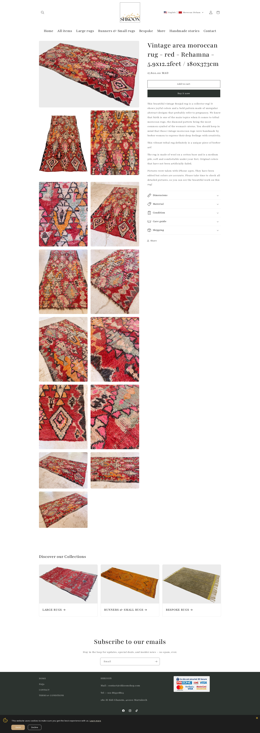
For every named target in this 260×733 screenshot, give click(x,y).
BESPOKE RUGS (177, 610)
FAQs (42, 684)
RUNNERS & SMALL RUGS (123, 610)
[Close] (256, 717)
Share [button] (153, 240)
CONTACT (44, 689)
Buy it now (184, 93)
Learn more (95, 720)
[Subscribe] (156, 661)
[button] (42, 12)
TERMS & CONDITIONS (51, 695)
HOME (42, 678)
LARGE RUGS (52, 610)
